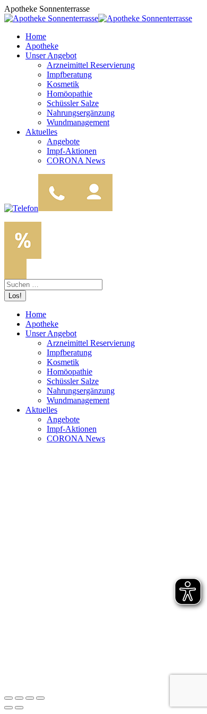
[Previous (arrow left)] (8, 707)
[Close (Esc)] (8, 698)
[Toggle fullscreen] (29, 698)
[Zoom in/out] (40, 698)
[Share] (19, 698)
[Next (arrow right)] (19, 707)
